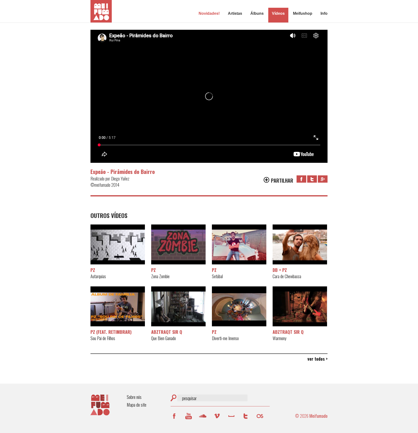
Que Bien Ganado (178, 306)
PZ (92, 270)
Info (324, 13)
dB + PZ (280, 270)
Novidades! (209, 13)
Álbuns (257, 13)
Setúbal (239, 245)
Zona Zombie (178, 245)
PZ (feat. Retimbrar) (111, 332)
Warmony (299, 306)
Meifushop (302, 13)
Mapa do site (136, 404)
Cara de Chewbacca (300, 245)
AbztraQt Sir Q (166, 332)
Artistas (235, 13)
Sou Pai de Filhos (118, 306)
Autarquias (117, 245)
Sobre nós (134, 397)
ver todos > (317, 359)
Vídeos (278, 13)
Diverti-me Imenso (239, 306)
